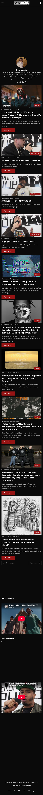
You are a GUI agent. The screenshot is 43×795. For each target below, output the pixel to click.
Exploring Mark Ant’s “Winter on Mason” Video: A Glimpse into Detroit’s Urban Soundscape (21, 115)
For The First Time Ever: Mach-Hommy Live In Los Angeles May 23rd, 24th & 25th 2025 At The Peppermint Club (21, 330)
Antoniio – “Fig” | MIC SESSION (17, 200)
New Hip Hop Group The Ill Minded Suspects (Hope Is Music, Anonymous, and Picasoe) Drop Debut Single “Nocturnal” (21, 476)
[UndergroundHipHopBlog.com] (22, 3)
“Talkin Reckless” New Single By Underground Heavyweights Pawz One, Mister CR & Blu (21, 427)
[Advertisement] (21, 29)
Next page (33, 563)
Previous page (10, 563)
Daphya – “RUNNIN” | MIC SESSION (18, 241)
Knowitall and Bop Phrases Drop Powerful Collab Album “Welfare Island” (18, 542)
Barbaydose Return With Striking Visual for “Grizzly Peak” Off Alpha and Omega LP (22, 378)
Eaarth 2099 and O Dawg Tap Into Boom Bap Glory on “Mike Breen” (19, 283)
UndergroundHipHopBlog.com (21, 785)
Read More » (8, 130)
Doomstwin (21, 70)
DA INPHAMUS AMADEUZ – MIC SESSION (21, 160)
